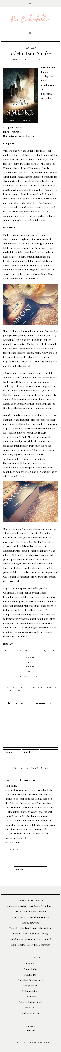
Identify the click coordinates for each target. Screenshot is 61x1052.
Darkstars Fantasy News (30, 979)
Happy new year (30, 922)
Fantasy (30, 48)
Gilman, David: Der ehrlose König (30, 933)
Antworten (12, 850)
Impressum (30, 1026)
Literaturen (31, 996)
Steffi (23, 59)
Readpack (30, 1007)
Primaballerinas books (30, 1001)
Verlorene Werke (30, 1012)
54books (30, 963)
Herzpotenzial (30, 985)
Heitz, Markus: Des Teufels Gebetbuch (30, 944)
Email (30, 672)
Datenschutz (30, 1030)
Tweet (30, 667)
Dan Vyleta (24, 651)
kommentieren (30, 676)
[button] (30, 3)
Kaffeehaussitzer (30, 990)
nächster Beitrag (45, 688)
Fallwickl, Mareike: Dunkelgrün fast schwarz (30, 906)
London (39, 651)
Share (30, 658)
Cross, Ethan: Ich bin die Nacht (31, 911)
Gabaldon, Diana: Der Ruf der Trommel (30, 939)
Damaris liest (30, 974)
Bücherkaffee (31, 968)
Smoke (51, 651)
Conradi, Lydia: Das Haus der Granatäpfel (30, 928)
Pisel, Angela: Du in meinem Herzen (30, 917)
